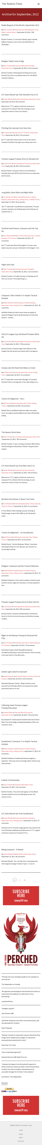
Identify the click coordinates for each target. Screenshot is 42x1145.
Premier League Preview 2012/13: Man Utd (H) (20, 602)
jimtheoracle (7, 372)
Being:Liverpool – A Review (12, 849)
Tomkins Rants (11, 32)
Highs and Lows (7, 264)
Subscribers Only (7, 68)
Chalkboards (17, 537)
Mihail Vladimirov (9, 303)
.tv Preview (17, 437)
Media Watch (19, 854)
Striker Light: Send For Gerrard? (14, 671)
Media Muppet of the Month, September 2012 (20, 25)
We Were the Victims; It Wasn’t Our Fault (17, 499)
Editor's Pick (19, 236)
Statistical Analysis (21, 99)
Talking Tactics (34, 199)
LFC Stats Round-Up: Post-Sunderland (17, 813)
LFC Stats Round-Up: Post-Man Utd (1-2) (18, 465)
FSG (19, 133)
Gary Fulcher (7, 163)
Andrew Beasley (8, 676)
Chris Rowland (8, 236)
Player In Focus (27, 676)
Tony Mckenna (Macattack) (12, 197)
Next (25, 880)
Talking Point (24, 199)
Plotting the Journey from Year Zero (16, 128)
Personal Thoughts (27, 269)
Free (22, 30)
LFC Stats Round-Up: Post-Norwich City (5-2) (19, 94)
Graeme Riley (7, 712)
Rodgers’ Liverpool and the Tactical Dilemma (20, 566)
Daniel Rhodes (8, 99)
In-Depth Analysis (29, 303)
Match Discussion (26, 163)
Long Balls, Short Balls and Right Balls (17, 192)
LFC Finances (25, 133)
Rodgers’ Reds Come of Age (12, 61)
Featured (17, 30)
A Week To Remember (10, 780)
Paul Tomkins (8, 30)
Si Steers (6, 133)
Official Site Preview (27, 66)
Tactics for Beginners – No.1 (12, 398)
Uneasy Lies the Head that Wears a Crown (18, 368)
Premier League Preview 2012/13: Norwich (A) (19, 159)
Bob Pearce (7, 403)
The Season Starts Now (11, 432)
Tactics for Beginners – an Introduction (17, 532)
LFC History (9, 506)
